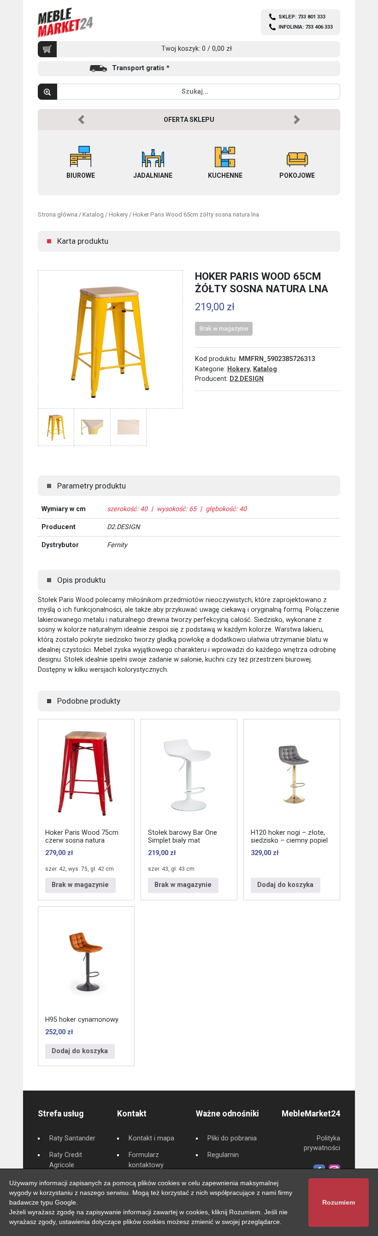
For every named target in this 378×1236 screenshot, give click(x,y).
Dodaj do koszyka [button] (285, 885)
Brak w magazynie (80, 885)
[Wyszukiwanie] (47, 92)
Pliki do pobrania (232, 1138)
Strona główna (57, 214)
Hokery (118, 214)
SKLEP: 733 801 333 (301, 17)
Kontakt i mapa (151, 1138)
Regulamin (223, 1155)
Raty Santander (72, 1138)
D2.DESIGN (247, 379)
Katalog (93, 214)
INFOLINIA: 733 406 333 (305, 27)
